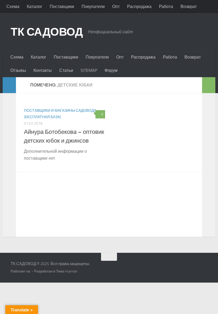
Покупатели (93, 6)
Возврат (189, 6)
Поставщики (62, 6)
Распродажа (139, 6)
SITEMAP (89, 70)
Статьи (66, 70)
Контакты (42, 70)
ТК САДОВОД (47, 32)
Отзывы (18, 70)
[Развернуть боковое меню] (9, 85)
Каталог (34, 6)
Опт (116, 6)
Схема (12, 6)
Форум (111, 70)
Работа (166, 6)
